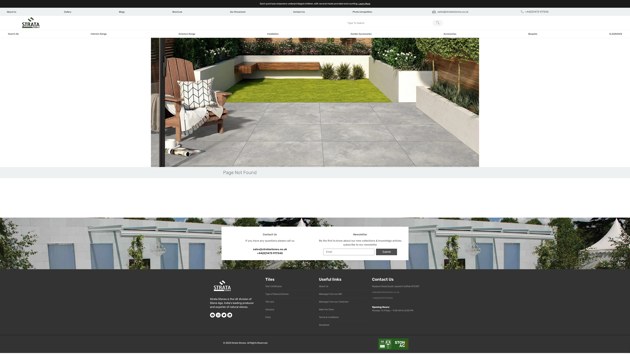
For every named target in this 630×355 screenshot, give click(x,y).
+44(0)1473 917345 (270, 253)
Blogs (122, 12)
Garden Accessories (361, 34)
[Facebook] (212, 315)
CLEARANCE (615, 34)
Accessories (449, 34)
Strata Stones (238, 343)
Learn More (364, 3)
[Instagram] (218, 315)
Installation (273, 34)
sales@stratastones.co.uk (385, 292)
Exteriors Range (187, 34)
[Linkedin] (229, 315)
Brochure (177, 12)
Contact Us (299, 12)
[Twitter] (223, 315)
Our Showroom (238, 12)
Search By (13, 34)
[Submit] (438, 23)
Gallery (67, 12)
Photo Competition (362, 12)
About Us (11, 12)
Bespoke (532, 34)
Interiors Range (99, 34)
